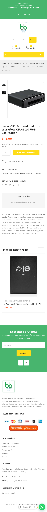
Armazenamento (17, 63)
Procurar (32, 39)
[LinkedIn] (18, 184)
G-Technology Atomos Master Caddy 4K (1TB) (23, 304)
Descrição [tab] (23, 196)
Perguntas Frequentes (10, 443)
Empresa (5, 453)
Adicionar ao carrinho (26, 152)
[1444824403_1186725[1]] (26, 99)
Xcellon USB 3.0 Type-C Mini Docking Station (43, 126)
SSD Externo (24, 301)
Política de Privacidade (10, 446)
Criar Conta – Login (23, 14)
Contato (5, 457)
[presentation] (39, 249)
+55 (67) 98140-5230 (30, 8)
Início (4, 63)
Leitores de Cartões (36, 63)
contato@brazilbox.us (23, 5)
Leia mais (12, 311)
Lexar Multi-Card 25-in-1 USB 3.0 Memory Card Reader (39, 126)
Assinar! (23, 353)
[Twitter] (6, 184)
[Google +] (14, 184)
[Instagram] (26, 362)
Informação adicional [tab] (23, 202)
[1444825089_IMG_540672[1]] (4, 93)
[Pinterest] (10, 184)
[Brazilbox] (23, 28)
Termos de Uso (7, 450)
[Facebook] (2, 184)
